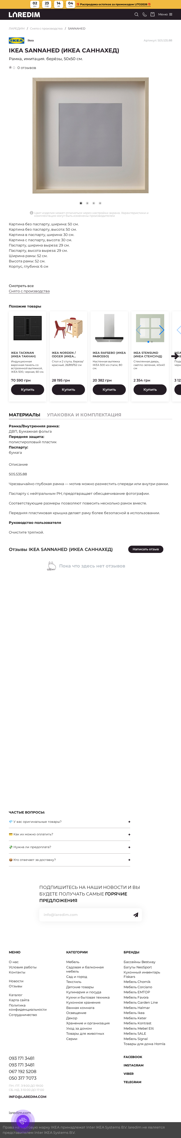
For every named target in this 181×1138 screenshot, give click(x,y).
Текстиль (73, 982)
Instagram (133, 1065)
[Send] (135, 914)
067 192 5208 (22, 1071)
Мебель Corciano (138, 987)
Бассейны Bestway (139, 962)
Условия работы (23, 967)
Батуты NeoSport (138, 967)
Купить (27, 389)
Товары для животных (85, 1033)
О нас (14, 962)
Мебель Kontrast (137, 1023)
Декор (71, 1018)
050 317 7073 (22, 1078)
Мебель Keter (135, 1018)
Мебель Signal (136, 1039)
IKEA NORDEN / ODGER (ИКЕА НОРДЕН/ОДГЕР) (65, 354)
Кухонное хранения (83, 1002)
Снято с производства (46, 28)
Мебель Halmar (137, 1008)
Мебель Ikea (134, 1013)
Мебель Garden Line (141, 1002)
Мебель (72, 962)
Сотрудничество (23, 1015)
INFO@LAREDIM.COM (27, 1097)
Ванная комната (80, 1008)
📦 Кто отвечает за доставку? (32, 860)
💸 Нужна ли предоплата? (30, 847)
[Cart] (152, 14)
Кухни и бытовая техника (88, 997)
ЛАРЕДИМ (17, 28)
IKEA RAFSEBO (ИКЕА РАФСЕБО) (109, 354)
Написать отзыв (146, 549)
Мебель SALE (135, 1033)
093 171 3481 (21, 1058)
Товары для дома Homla (144, 1044)
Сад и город (76, 977)
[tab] (84, 415)
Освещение (76, 1013)
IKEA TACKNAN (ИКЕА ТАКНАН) (23, 354)
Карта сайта (19, 1000)
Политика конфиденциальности (28, 1007)
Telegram (132, 1082)
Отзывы (15, 986)
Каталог (16, 995)
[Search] (136, 14)
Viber (129, 1074)
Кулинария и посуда (83, 992)
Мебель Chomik (137, 982)
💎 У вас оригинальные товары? (35, 822)
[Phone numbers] (144, 14)
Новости (16, 981)
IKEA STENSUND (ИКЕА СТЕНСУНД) (148, 354)
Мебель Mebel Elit (139, 1028)
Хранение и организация (88, 1023)
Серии (71, 1039)
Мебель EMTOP (137, 992)
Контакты (17, 972)
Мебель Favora (136, 997)
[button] (87, 203)
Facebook (133, 1057)
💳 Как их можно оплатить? (31, 834)
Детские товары (80, 987)
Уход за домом (79, 1028)
